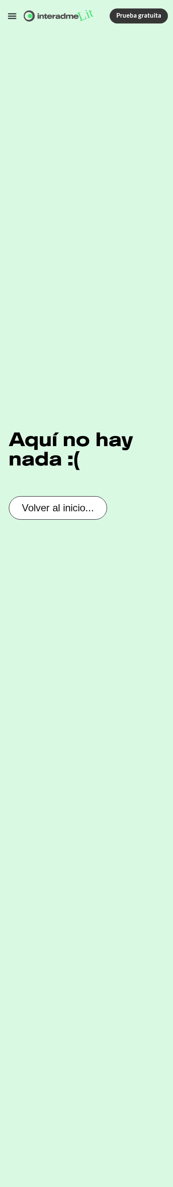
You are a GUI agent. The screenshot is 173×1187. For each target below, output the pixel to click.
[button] (12, 16)
